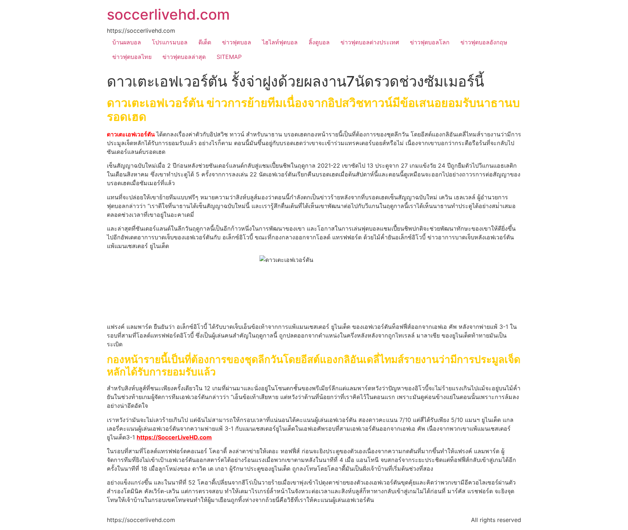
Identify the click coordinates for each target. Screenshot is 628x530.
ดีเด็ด (204, 42)
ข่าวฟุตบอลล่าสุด (184, 56)
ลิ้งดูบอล (319, 42)
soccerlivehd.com (168, 14)
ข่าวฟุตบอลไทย (132, 56)
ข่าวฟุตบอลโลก (430, 42)
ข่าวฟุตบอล (236, 42)
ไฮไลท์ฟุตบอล (280, 42)
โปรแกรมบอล (170, 42)
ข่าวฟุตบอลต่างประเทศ (370, 42)
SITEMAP (229, 56)
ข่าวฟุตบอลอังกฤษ (483, 42)
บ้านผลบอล (126, 42)
